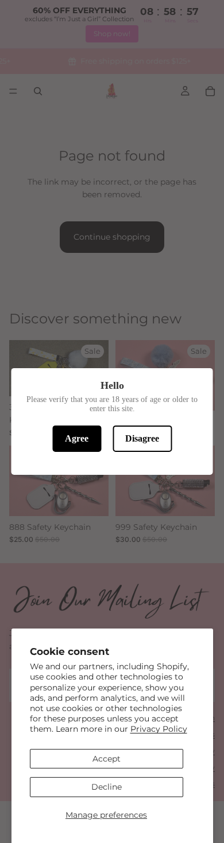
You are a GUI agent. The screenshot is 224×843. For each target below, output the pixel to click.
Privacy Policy (158, 729)
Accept (106, 759)
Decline (106, 787)
